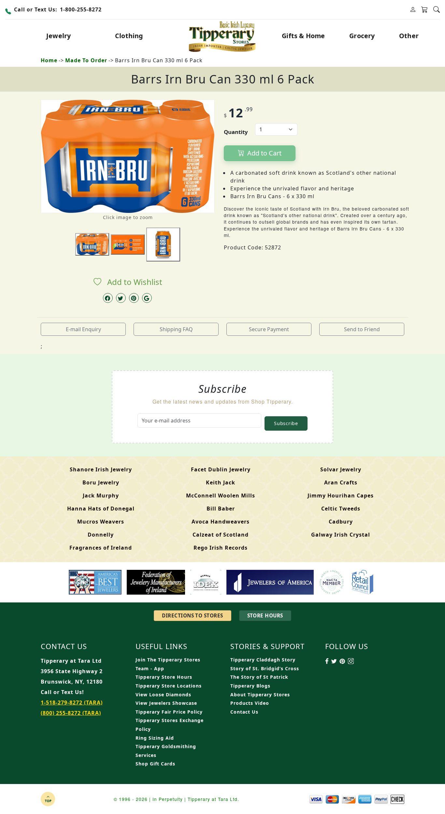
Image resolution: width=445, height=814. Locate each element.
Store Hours (265, 615)
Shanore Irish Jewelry (101, 469)
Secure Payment (269, 329)
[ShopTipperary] (222, 36)
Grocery (362, 35)
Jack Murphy (101, 495)
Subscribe (286, 423)
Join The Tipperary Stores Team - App (168, 664)
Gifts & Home (303, 35)
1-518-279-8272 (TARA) (72, 702)
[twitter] (121, 298)
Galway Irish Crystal (340, 534)
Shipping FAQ (176, 329)
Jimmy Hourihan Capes (341, 495)
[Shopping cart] (424, 10)
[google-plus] (147, 298)
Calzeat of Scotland (221, 534)
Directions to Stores (192, 615)
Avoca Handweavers (221, 521)
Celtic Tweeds (340, 508)
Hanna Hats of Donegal (101, 508)
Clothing (129, 35)
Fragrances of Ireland (100, 547)
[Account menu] (412, 9)
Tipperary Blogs (250, 686)
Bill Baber (221, 508)
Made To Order (86, 60)
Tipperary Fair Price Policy (169, 712)
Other (409, 35)
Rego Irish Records (221, 547)
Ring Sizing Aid (155, 738)
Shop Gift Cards (155, 764)
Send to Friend (362, 329)
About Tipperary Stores (260, 694)
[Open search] (436, 9)
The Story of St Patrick (259, 677)
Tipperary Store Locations (169, 686)
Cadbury (341, 521)
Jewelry (58, 35)
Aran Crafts (340, 482)
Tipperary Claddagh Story (262, 660)
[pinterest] (134, 298)
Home (49, 60)
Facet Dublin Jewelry (221, 469)
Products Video (249, 703)
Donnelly (101, 534)
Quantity (236, 132)
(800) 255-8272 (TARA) (71, 713)
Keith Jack (220, 482)
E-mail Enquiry (83, 329)
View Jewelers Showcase (166, 703)
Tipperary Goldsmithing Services (166, 750)
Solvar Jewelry (340, 469)
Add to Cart (263, 153)
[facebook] (108, 298)
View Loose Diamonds (163, 694)
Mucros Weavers (100, 521)
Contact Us (244, 712)
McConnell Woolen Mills (220, 495)
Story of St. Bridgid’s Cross (264, 668)
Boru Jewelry (100, 482)
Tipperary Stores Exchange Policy (170, 724)
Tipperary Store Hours (164, 677)
